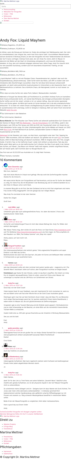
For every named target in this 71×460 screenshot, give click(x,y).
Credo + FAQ (8, 14)
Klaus (10, 219)
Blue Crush (7, 130)
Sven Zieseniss (13, 167)
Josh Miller (12, 207)
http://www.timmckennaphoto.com (29, 232)
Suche (2, 3)
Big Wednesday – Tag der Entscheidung (34, 123)
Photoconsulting (9, 9)
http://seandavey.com (62, 230)
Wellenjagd (4, 135)
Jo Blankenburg (13, 356)
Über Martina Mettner (11, 18)
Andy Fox (11, 283)
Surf (59, 137)
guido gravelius (13, 328)
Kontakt (6, 21)
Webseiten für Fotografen (12, 12)
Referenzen (8, 16)
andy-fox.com (12, 110)
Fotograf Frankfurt (14, 246)
